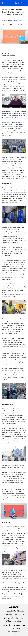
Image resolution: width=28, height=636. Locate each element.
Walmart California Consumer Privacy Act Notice (14, 611)
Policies (22, 613)
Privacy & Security (12, 610)
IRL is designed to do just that (10, 118)
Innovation (15, 20)
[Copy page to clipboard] (22, 24)
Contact (18, 613)
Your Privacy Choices (20, 614)
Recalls (11, 614)
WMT (9, 628)
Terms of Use (6, 614)
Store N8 (19, 122)
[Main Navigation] (25, 3)
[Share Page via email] (18, 24)
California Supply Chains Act (10, 613)
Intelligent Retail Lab (7, 90)
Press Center (21, 20)
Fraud (18, 610)
